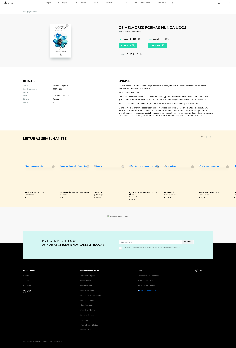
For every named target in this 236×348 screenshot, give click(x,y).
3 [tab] (211, 137)
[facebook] (24, 291)
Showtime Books (86, 305)
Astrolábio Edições (87, 275)
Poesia (96, 3)
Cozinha (123, 3)
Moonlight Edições (87, 310)
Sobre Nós (27, 285)
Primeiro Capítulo (87, 315)
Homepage (27, 12)
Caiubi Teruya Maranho (131, 31)
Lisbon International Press (90, 295)
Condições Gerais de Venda (164, 247)
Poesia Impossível (87, 300)
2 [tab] (206, 137)
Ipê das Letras (85, 330)
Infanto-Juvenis (80, 3)
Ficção (48, 3)
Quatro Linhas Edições (89, 325)
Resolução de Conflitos (147, 285)
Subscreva (188, 242)
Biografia (109, 3)
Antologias (161, 3)
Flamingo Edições (87, 290)
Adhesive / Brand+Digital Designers (52, 341)
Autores (26, 275)
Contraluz (84, 320)
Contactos (27, 280)
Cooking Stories (86, 285)
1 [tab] (202, 137)
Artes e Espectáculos (142, 3)
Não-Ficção (62, 3)
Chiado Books (85, 280)
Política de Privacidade (143, 247)
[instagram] (29, 291)
